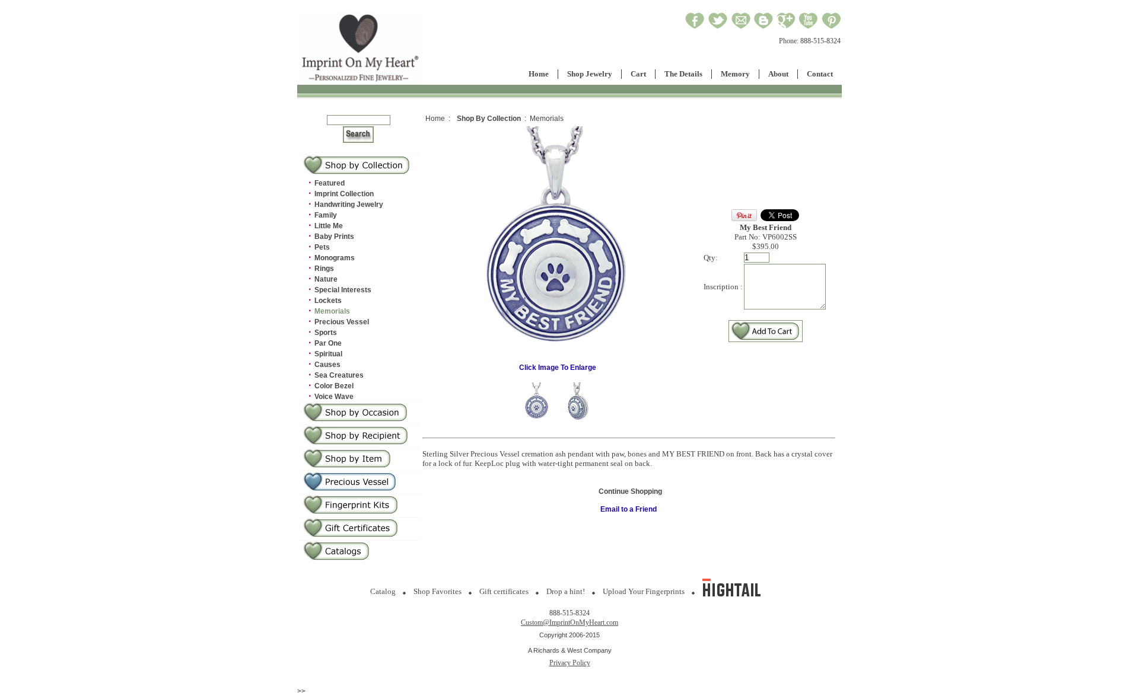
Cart (638, 73)
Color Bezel (334, 386)
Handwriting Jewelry (348, 204)
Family (325, 215)
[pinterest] (831, 27)
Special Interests (342, 290)
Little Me (328, 226)
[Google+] (785, 27)
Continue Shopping (630, 491)
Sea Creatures (339, 375)
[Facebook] (695, 27)
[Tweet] (717, 27)
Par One (328, 343)
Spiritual (328, 354)
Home (539, 73)
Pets (322, 247)
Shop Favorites (437, 591)
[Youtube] (808, 27)
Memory (735, 73)
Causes (327, 364)
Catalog (383, 591)
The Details (683, 73)
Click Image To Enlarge (557, 367)
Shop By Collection (489, 118)
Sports (325, 332)
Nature (326, 279)
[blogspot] (763, 27)
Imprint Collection (344, 194)
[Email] (741, 27)
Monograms (334, 258)
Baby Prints (334, 236)
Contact (820, 73)
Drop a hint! (565, 591)
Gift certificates (504, 591)
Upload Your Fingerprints (644, 591)
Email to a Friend (628, 509)
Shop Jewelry (589, 73)
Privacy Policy (569, 663)
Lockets (328, 300)
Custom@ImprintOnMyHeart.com (569, 622)
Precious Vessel (341, 322)
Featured (329, 183)
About (778, 73)
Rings (324, 268)
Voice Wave (334, 396)
